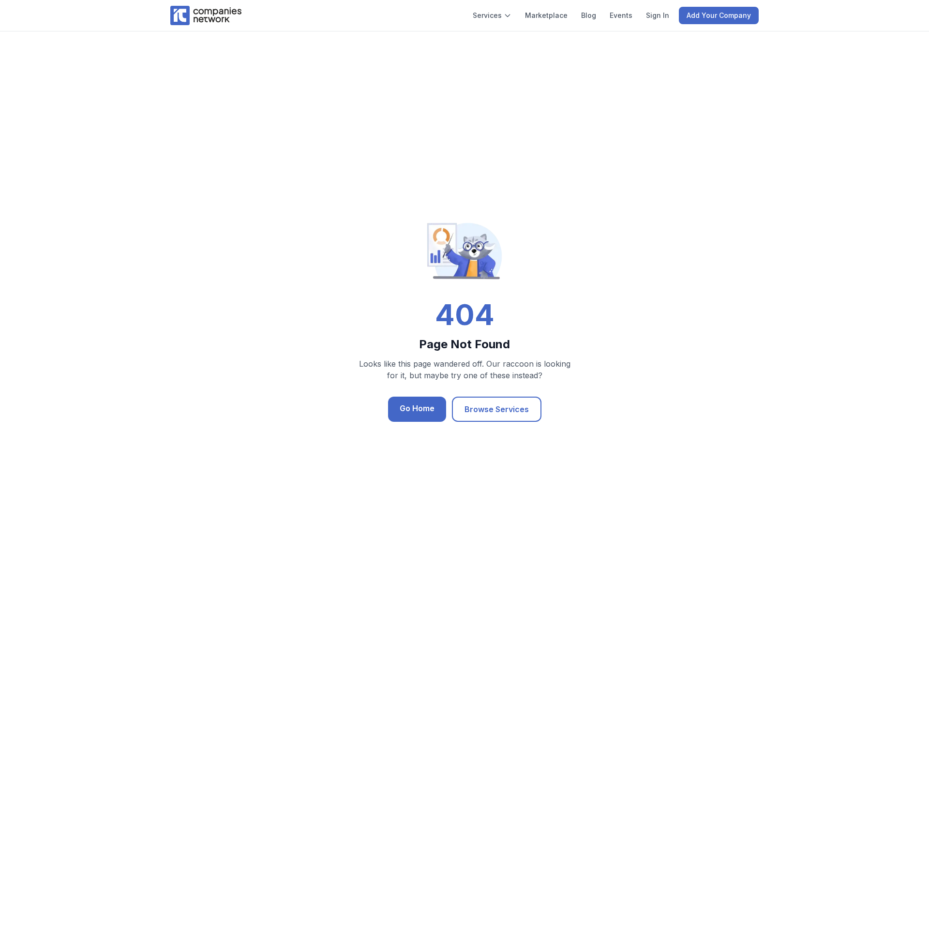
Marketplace (546, 15)
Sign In (657, 15)
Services (487, 15)
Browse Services (496, 409)
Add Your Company (719, 15)
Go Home (417, 408)
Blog (588, 15)
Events (621, 15)
